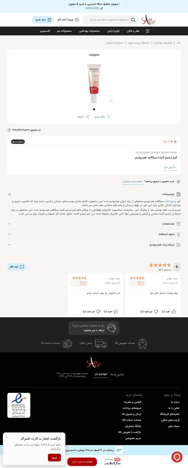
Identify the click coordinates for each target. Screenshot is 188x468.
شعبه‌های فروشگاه (170, 414)
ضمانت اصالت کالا (50, 343)
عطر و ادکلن (133, 31)
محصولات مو (64, 31)
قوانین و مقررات (132, 402)
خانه (178, 43)
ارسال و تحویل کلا (131, 414)
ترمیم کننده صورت (114, 43)
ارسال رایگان (85, 343)
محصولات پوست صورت (139, 43)
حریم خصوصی (133, 438)
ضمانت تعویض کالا (125, 343)
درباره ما (175, 402)
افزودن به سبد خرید (82, 462)
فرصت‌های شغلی (170, 420)
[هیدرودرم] (94, 55)
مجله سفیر (174, 426)
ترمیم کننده (170, 201)
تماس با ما (174, 408)
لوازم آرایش (113, 31)
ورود (54, 457)
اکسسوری (45, 31)
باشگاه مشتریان (133, 426)
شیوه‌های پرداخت (132, 408)
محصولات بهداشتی (89, 31)
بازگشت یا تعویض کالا (129, 432)
